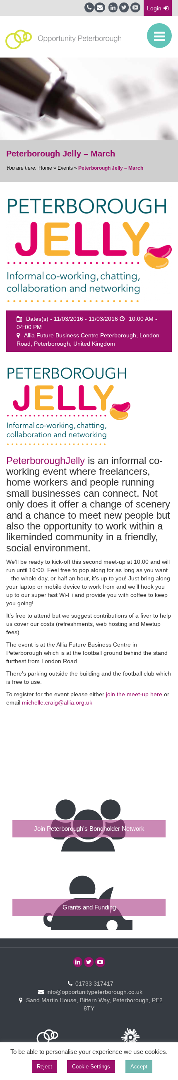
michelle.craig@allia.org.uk (57, 702)
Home (45, 168)
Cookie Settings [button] (91, 1066)
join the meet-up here (134, 694)
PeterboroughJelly (45, 460)
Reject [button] (44, 1066)
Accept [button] (138, 1066)
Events (65, 168)
